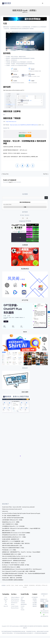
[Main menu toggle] (42, 3)
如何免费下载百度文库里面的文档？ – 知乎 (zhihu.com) (15, 150)
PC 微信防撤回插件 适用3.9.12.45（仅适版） (12, 554)
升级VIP (28, 135)
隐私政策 (35, 606)
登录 (23, 218)
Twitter (22, 608)
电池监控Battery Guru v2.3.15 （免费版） (11, 522)
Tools (6, 604)
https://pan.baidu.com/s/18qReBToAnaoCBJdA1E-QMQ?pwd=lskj (24, 124)
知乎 (22, 599)
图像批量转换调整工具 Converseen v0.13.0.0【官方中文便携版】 (16, 532)
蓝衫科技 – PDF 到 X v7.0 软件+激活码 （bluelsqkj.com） (15, 153)
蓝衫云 (12, 585)
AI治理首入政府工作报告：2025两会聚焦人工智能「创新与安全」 (16, 543)
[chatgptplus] (25, 233)
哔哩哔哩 (23, 600)
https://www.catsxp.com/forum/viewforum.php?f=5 (13, 90)
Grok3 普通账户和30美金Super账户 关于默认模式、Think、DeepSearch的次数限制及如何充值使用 (23, 573)
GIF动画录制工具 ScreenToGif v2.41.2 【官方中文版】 (13, 534)
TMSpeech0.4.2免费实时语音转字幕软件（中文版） (13, 547)
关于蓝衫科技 (35, 597)
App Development (15, 600)
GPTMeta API (45, 585)
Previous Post (4, 174)
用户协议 (35, 604)
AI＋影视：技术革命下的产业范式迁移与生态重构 (13, 517)
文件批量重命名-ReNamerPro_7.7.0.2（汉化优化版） (13, 526)
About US (6, 606)
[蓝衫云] (16, 404)
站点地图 (35, 602)
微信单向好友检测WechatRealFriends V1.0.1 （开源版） (14, 537)
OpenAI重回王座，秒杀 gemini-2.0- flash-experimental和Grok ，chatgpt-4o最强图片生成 (21, 528)
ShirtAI (25, 331)
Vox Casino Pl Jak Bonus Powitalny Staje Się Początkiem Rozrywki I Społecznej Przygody (21, 513)
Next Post (46, 174)
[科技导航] (25, 18)
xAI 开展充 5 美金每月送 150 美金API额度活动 (12, 575)
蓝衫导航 (8, 585)
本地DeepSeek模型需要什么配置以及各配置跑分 (12, 579)
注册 (27, 218)
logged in (11, 182)
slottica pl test (5, 511)
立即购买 (22, 135)
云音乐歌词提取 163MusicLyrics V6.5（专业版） (12, 519)
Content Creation (14, 606)
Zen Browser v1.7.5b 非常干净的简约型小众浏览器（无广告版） (16, 564)
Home (5, 597)
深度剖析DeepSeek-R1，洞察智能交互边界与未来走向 (14, 560)
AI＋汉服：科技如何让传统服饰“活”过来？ (11, 515)
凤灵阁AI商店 (25, 268)
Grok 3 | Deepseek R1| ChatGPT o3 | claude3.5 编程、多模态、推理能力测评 (18, 571)
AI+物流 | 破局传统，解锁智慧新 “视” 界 (10, 539)
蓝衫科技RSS (24, 604)
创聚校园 (26, 585)
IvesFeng (21, 585)
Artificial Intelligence (15, 597)
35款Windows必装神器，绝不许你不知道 (12, 146)
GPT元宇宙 (25, 300)
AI (5, 602)
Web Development (15, 599)
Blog (6, 600)
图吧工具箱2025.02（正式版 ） (9, 530)
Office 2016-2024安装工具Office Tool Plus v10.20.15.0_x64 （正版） (17, 556)
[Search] (46, 197)
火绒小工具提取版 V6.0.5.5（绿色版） (10, 524)
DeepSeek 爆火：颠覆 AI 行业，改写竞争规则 (12, 577)
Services (6, 599)
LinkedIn (22, 606)
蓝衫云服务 (25, 392)
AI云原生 (25, 587)
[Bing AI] (25, 349)
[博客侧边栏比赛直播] (25, 257)
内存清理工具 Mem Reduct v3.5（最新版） (11, 567)
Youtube (22, 609)
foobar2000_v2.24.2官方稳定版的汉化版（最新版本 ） (14, 558)
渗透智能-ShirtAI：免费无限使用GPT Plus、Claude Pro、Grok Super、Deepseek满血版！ (21, 552)
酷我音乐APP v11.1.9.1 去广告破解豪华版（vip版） (13, 541)
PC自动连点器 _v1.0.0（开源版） (9, 549)
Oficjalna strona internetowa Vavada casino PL (12, 509)
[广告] (16, 380)
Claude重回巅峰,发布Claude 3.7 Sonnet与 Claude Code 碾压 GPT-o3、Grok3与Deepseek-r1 (22, 569)
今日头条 (23, 602)
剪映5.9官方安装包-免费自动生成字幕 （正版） (12, 545)
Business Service (14, 608)
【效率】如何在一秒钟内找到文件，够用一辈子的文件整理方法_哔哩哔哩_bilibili (20, 156)
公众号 (22, 597)
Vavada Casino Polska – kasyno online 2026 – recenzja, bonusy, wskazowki (18, 507)
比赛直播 (25, 245)
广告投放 (35, 600)
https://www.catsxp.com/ (11, 121)
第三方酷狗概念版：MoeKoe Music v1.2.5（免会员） (13, 562)
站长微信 (35, 599)
